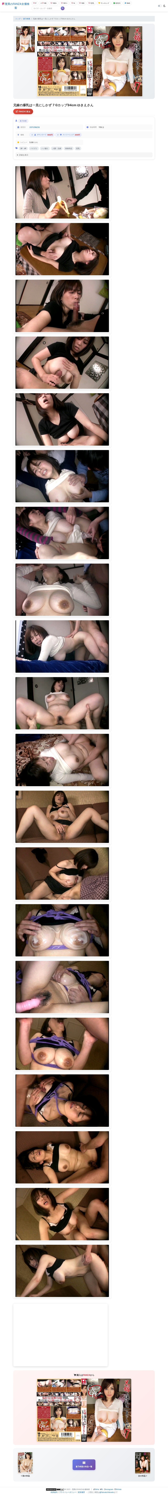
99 (45, 3)
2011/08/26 (34, 127)
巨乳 (92, 3)
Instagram (109, 1489)
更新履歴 (81, 1492)
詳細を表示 (23, 155)
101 (64, 3)
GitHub (118, 1489)
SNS (128, 3)
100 (82, 3)
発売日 (117, 3)
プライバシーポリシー (67, 1492)
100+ (55, 3)
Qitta (97, 1489)
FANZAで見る (24, 111)
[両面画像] (90, 61)
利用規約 (54, 1492)
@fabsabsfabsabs (107, 1492)
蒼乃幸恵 (26, 19)
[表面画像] (25, 39)
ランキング (105, 3)
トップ (17, 19)
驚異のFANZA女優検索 (16, 5)
